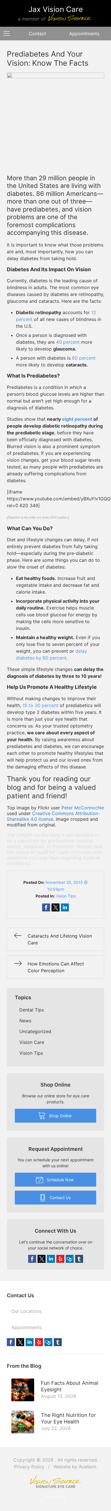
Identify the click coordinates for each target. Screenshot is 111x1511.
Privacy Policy (29, 1466)
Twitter (42, 1259)
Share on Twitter (55, 907)
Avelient (87, 1466)
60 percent (84, 358)
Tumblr (79, 1259)
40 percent (68, 342)
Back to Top (56, 1497)
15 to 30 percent (40, 705)
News (25, 1020)
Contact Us (60, 1197)
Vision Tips (66, 896)
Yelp (60, 1259)
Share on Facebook (46, 907)
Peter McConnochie (82, 808)
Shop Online (59, 1115)
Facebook (32, 1259)
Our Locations (26, 1311)
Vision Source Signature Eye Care (55, 1481)
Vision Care (31, 1042)
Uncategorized (35, 1031)
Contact (37, 33)
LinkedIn (51, 1259)
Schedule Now (60, 1179)
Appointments (26, 1327)
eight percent (77, 419)
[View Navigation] (8, 33)
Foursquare (70, 1259)
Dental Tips (31, 1010)
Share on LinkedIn (65, 907)
